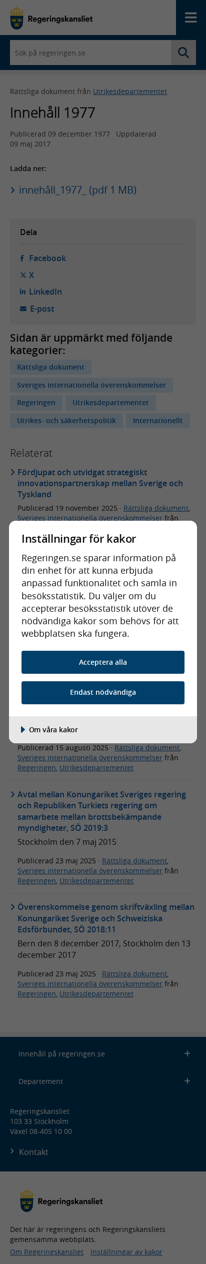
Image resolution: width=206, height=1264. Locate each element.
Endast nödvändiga (103, 692)
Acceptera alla (103, 662)
